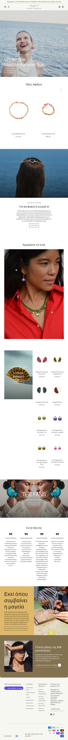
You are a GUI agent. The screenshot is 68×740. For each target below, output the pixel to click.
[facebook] (51, 714)
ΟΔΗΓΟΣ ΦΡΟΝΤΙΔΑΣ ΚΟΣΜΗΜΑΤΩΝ (42, 692)
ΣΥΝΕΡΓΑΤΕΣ (29, 703)
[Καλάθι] (63, 7)
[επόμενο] (61, 90)
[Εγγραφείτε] (59, 665)
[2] (62, 75)
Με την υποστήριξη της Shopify (34, 735)
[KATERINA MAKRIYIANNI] (34, 7)
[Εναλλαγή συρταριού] (5, 7)
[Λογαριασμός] (59, 7)
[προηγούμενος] (7, 90)
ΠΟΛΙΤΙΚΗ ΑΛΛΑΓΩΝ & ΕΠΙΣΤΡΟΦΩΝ (42, 698)
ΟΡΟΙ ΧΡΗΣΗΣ (30, 706)
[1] (60, 75)
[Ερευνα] (9, 7)
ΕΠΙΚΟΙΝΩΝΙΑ (29, 708)
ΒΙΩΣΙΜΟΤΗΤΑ (30, 700)
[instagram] (54, 714)
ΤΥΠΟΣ (28, 697)
